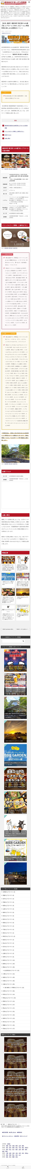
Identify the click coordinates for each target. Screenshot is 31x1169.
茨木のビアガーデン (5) (8, 915)
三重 (7, 1153)
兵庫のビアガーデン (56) (9, 991)
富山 (10, 1149)
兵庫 (20, 1153)
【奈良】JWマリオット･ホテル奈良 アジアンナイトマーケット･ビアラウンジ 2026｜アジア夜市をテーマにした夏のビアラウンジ (8, 616)
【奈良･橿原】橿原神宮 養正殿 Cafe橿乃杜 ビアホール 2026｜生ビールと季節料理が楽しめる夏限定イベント (15, 715)
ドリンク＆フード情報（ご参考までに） (14, 131)
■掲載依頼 (19, 1132)
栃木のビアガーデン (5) (8, 919)
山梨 (20, 1149)
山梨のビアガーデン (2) (8, 953)
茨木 (7, 1147)
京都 (13, 1153)
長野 (23, 1149)
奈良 (23, 1153)
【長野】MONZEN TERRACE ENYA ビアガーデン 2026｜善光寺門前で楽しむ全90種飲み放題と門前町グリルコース (16, 1044)
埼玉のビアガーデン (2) (8, 926)
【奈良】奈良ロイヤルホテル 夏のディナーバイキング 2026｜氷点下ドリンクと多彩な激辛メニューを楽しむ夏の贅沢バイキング (8, 600)
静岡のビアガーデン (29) (9, 963)
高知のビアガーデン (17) (9, 1028)
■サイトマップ (23, 1136)
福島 (23, 1145)
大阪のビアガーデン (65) (9, 984)
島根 (10, 1155)
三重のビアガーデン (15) (9, 973)
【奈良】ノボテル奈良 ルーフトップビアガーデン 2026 (23, 629)
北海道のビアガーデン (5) (9, 891)
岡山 (13, 1155)
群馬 (13, 1147)
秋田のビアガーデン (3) (8, 905)
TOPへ (23, 1167)
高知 (16, 1156)
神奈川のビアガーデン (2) (9, 936)
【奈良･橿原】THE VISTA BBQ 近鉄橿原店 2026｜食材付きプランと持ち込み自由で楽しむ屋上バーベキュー (15, 668)
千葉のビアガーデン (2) (8, 929)
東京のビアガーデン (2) (8, 933)
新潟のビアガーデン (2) (8, 939)
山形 (20, 1145)
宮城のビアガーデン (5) (8, 902)
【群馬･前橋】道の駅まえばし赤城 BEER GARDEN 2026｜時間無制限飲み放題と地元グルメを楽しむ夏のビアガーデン (16, 1093)
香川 (10, 1156)
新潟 (7, 1149)
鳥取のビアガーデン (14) (9, 1001)
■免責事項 (16, 1136)
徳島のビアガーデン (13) (9, 1018)
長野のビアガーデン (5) (8, 956)
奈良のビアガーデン (6, 33)
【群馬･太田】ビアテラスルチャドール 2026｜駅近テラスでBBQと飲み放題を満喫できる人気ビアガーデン (15, 1110)
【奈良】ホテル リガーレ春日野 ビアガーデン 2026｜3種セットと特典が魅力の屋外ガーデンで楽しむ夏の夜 (23, 583)
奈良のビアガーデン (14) (9, 994)
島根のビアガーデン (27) (9, 1004)
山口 (20, 1155)
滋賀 (10, 1153)
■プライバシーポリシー (7, 1136)
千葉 (20, 1147)
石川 (13, 1149)
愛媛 (13, 1156)
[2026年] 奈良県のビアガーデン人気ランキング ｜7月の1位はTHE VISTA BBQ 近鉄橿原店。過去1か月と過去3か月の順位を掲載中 (8, 567)
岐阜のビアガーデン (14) (9, 960)
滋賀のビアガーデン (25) (9, 977)
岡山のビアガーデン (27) (9, 1008)
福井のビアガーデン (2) (8, 950)
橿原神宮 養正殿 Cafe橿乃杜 (11, 169)
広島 (16, 1155)
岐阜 (26, 1149)
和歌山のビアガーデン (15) (9, 997)
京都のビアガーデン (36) (9, 980)
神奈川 (26, 1147)
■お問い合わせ (12, 1132)
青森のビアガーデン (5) (8, 895)
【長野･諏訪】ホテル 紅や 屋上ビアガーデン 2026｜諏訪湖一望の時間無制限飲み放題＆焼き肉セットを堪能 (16, 1077)
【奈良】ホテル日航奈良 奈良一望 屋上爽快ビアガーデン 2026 (22, 615)
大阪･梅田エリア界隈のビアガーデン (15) (14, 987)
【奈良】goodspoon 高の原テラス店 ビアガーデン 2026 (8, 629)
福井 (16, 1149)
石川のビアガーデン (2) (8, 946)
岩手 (10, 1145)
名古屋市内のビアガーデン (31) (11, 970)
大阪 (16, 1153)
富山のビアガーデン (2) (8, 943)
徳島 (7, 1156)
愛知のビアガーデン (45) (9, 967)
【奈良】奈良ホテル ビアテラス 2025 (22, 598)
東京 (23, 1147)
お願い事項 (7, 138)
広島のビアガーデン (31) (9, 1011)
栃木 (10, 1147)
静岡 (3, 1151)
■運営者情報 (5, 1132)
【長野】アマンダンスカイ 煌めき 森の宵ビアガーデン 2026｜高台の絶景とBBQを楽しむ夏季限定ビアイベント (16, 1061)
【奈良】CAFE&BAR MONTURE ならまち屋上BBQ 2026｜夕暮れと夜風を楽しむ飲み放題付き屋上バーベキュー (22, 567)
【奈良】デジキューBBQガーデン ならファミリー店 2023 (8, 583)
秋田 (16, 1145)
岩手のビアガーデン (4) (8, 898)
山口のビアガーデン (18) (9, 1015)
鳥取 (7, 1155)
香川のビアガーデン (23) (9, 1021)
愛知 (6, 1151)
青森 (7, 1145)
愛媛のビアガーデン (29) (9, 1025)
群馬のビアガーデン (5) (8, 922)
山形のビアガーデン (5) (8, 909)
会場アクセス (8, 134)
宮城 (13, 1145)
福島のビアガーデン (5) (8, 912)
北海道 (8, 1143)
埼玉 (16, 1147)
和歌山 (26, 1153)
